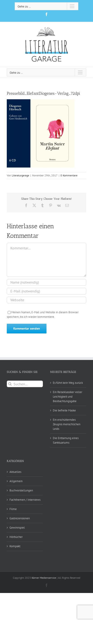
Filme (13, 509)
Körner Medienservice (44, 577)
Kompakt (14, 546)
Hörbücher (16, 537)
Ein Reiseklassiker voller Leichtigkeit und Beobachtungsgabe (67, 396)
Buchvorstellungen (21, 490)
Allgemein (16, 481)
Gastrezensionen (19, 518)
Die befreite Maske (64, 410)
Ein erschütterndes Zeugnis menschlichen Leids (66, 424)
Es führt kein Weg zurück (68, 383)
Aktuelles (15, 472)
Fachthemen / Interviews (24, 500)
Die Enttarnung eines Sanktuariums (66, 440)
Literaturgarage (20, 175)
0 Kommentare (68, 175)
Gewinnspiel (17, 528)
